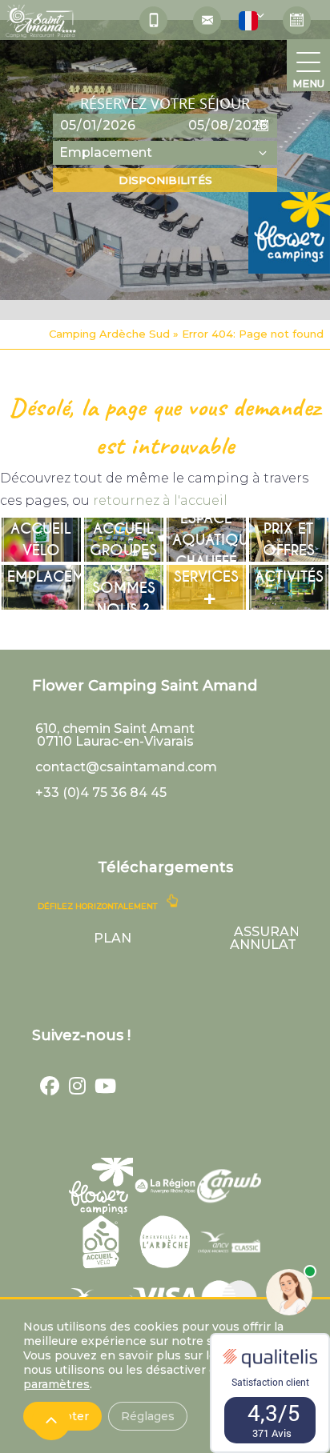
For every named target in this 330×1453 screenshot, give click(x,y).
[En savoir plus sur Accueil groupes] (123, 540)
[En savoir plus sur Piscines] (206, 540)
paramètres (56, 1384)
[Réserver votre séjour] (297, 20)
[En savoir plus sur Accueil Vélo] (41, 540)
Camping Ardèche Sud (109, 333)
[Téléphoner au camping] (153, 20)
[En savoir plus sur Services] (206, 587)
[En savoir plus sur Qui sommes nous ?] (123, 587)
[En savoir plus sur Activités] (288, 587)
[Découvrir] (101, 1186)
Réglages (148, 1416)
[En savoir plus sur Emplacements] (41, 587)
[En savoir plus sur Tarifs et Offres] (288, 540)
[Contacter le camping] (207, 20)
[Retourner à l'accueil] (40, 24)
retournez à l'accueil (160, 500)
